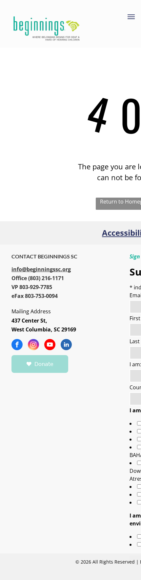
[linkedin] (66, 345)
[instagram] (33, 345)
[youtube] (49, 345)
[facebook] (17, 345)
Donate (43, 364)
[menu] (131, 16)
